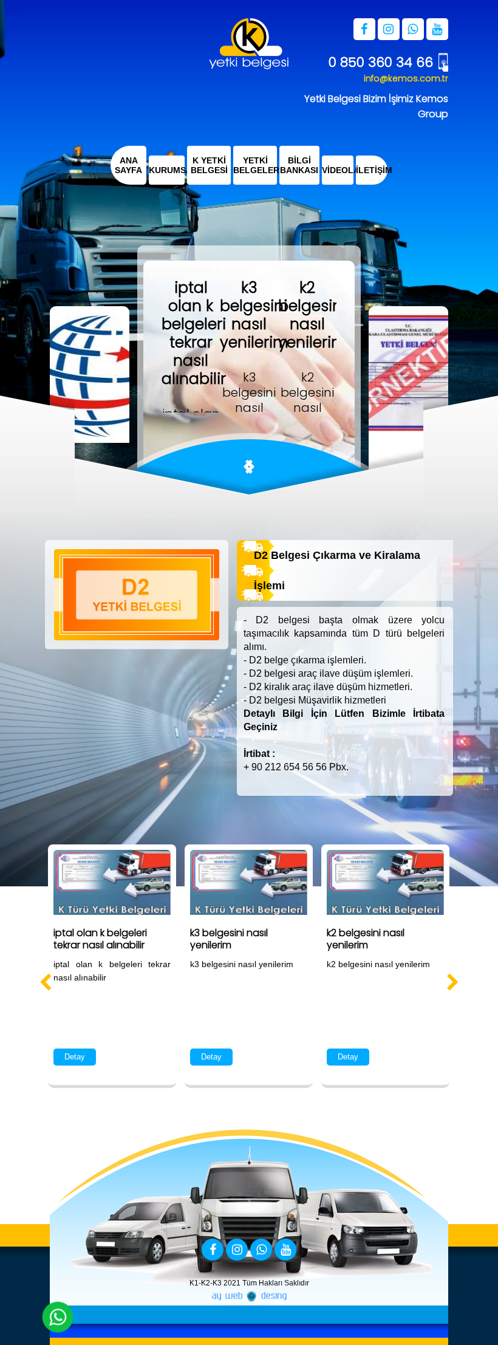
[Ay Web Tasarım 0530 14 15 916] (249, 1296)
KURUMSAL (167, 170)
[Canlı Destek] (57, 1317)
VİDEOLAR (337, 170)
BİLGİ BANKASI (299, 165)
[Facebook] (212, 1250)
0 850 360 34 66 (381, 62)
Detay (74, 1056)
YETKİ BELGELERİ (255, 165)
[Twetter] (237, 1250)
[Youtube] (285, 1250)
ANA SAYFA (128, 165)
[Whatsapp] (261, 1250)
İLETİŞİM (371, 170)
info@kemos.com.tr (406, 78)
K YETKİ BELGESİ (208, 165)
